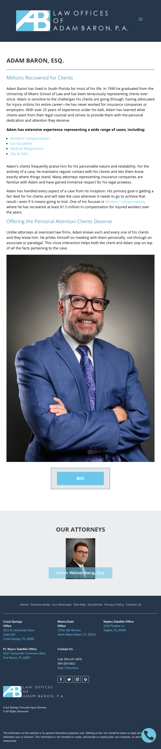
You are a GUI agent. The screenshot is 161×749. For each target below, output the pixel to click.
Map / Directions (68, 668)
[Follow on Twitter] (69, 679)
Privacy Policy (114, 604)
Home (24, 604)
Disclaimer (95, 604)
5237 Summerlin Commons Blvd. (24, 653)
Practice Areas (40, 604)
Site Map (80, 604)
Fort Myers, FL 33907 (17, 657)
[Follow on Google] (85, 679)
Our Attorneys (62, 604)
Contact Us (133, 604)
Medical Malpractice (26, 148)
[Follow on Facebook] (61, 679)
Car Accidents (21, 143)
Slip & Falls (19, 153)
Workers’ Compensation (29, 138)
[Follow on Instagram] (77, 679)
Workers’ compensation (124, 201)
